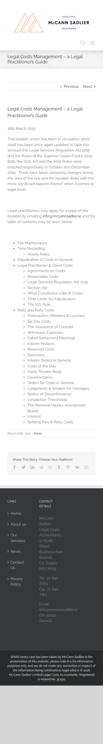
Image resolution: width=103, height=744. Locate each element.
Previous (71, 86)
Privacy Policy (16, 582)
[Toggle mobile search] (82, 43)
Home (15, 513)
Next (87, 86)
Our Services (17, 538)
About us (18, 524)
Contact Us (17, 565)
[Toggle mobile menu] (93, 43)
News (38, 433)
